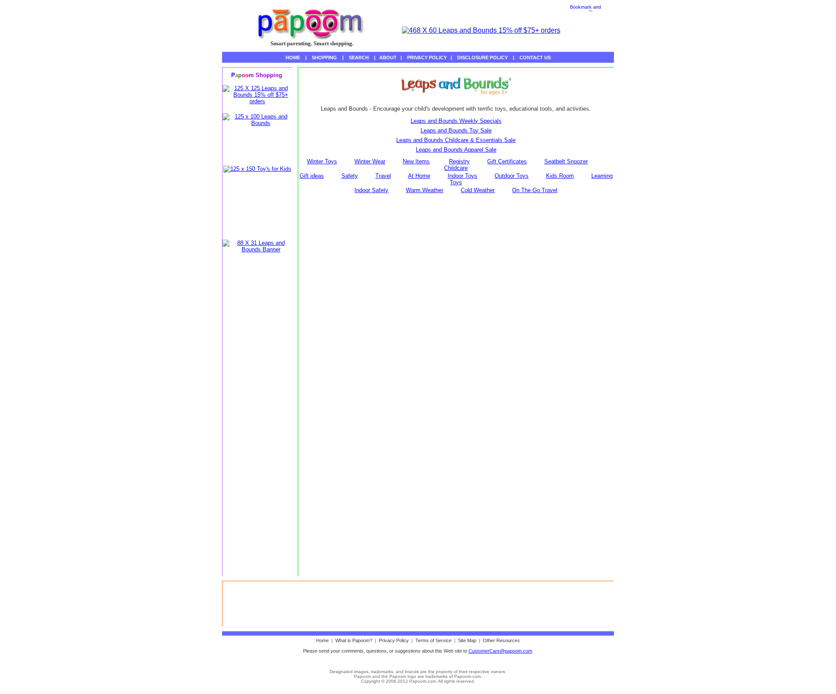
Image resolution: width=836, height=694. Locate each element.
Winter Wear (369, 161)
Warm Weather (424, 190)
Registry (459, 161)
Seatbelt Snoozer (566, 161)
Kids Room (560, 176)
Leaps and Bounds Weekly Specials (456, 121)
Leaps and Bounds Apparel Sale (456, 149)
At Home (419, 176)
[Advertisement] (257, 433)
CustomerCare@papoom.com (500, 650)
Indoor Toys (462, 176)
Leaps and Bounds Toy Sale (456, 130)
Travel (383, 176)
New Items (416, 161)
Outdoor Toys (512, 176)
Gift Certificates (507, 161)
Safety (349, 176)
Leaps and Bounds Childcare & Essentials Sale (456, 140)
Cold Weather (478, 190)
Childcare (456, 168)
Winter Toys (322, 161)
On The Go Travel (534, 190)
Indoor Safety (371, 190)
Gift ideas (312, 176)
